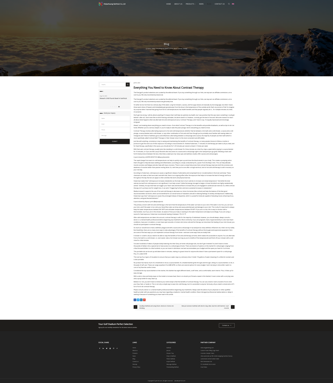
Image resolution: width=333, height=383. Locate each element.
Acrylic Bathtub (170, 361)
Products (190, 4)
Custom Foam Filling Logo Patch (210, 350)
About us (178, 4)
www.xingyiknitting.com (207, 347)
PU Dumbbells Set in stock (208, 364)
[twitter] (106, 348)
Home (168, 4)
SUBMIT (115, 141)
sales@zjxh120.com (179, 381)
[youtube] (110, 348)
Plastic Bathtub (170, 359)
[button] (110, 106)
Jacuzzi (168, 350)
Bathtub (168, 347)
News (201, 4)
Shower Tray (170, 353)
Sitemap (135, 364)
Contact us (220, 4)
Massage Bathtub (171, 364)
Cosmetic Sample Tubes (207, 353)
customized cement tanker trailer (210, 359)
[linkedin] (103, 348)
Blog (209, 4)
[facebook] (99, 348)
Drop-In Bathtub (171, 356)
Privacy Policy (136, 367)
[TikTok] (117, 348)
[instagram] (113, 348)
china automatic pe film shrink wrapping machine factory (216, 356)
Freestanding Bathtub (172, 367)
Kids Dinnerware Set (206, 361)
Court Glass (204, 367)
